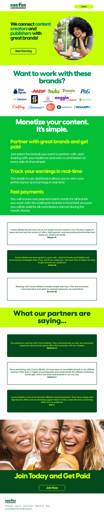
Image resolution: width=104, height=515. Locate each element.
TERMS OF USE (39, 506)
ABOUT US (18, 506)
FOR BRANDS (9, 506)
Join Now (52, 487)
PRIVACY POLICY (28, 506)
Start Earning (23, 51)
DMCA (48, 506)
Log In (84, 6)
